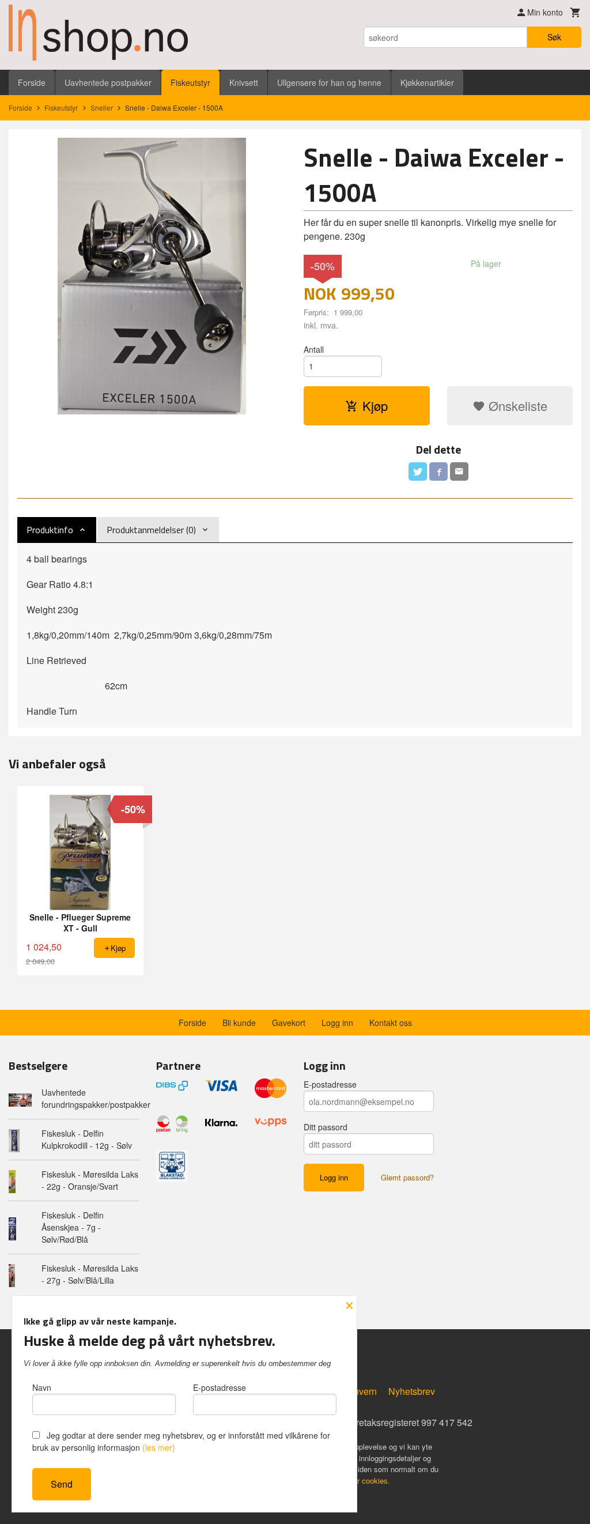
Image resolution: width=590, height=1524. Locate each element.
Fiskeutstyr (190, 82)
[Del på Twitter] (418, 471)
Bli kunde (239, 1022)
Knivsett (243, 82)
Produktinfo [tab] (50, 530)
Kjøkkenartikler (427, 82)
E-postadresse (330, 1084)
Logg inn (337, 1022)
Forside (32, 82)
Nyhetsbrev (411, 1391)
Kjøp (375, 405)
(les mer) (158, 1447)
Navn (41, 1387)
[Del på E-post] (459, 471)
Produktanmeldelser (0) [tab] (151, 530)
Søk (554, 37)
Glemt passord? (407, 1177)
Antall (314, 349)
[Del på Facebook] (438, 471)
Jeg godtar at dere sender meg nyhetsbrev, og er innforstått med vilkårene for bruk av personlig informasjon (181, 1441)
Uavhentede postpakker (108, 82)
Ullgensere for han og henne (329, 82)
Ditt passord (325, 1127)
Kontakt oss (390, 1022)
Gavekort (288, 1022)
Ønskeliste (516, 405)
